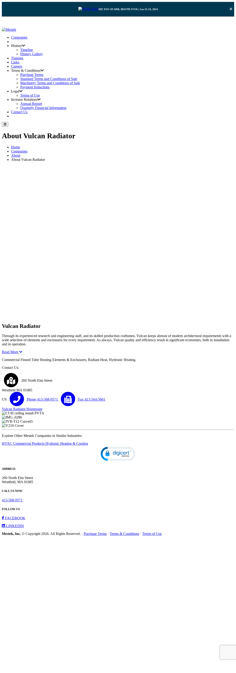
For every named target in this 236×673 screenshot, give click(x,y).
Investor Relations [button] (24, 99)
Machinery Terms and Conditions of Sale (50, 83)
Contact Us (19, 112)
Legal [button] (15, 91)
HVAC (7, 443)
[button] (118, 454)
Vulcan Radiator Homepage (22, 409)
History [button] (16, 46)
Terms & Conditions (124, 534)
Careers (16, 66)
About (15, 155)
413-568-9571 (12, 500)
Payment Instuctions (35, 87)
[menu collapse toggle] (5, 124)
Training (17, 58)
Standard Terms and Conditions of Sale (48, 79)
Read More (10, 352)
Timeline (26, 50)
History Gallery (31, 54)
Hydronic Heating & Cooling (66, 443)
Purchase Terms (31, 75)
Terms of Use (30, 95)
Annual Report (31, 104)
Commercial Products (29, 443)
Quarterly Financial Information (43, 108)
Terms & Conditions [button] (26, 70)
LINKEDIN (14, 526)
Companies (19, 37)
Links (15, 62)
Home (15, 147)
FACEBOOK (14, 518)
